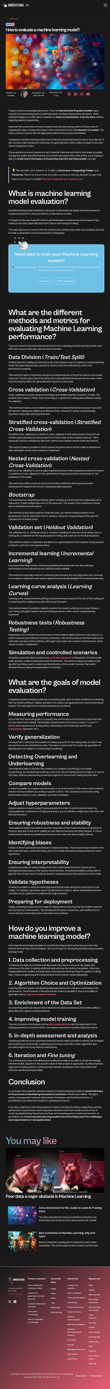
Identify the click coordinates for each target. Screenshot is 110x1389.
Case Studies (94, 1332)
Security (92, 1323)
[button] (27, 5)
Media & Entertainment (73, 1318)
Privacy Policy (96, 1376)
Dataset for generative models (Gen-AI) (36, 1296)
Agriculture (72, 1354)
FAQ (91, 1346)
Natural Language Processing (35, 1320)
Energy (70, 1345)
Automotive (72, 1359)
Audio (53, 1298)
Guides (92, 1327)
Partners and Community (94, 1308)
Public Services (74, 1312)
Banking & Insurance (76, 1349)
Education (71, 1340)
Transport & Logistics (72, 1286)
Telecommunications (76, 1298)
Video (53, 1293)
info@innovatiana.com (15, 1294)
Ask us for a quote (94, 1357)
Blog (91, 1285)
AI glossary (94, 1342)
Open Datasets (93, 1316)
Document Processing (33, 1313)
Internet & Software (76, 1324)
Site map (92, 1363)
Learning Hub (94, 1337)
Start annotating (66, 281)
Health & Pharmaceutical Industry (74, 1332)
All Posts (13, 18)
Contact (92, 1351)
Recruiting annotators (93, 1301)
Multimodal (55, 1308)
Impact (92, 1290)
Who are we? (94, 1295)
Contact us (45, 281)
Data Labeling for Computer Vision (35, 1286)
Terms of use (80, 1376)
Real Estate (72, 1302)
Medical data (56, 1312)
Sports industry (74, 1293)
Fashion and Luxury (75, 1307)
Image (53, 1289)
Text (53, 1303)
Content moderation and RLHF (37, 1305)
